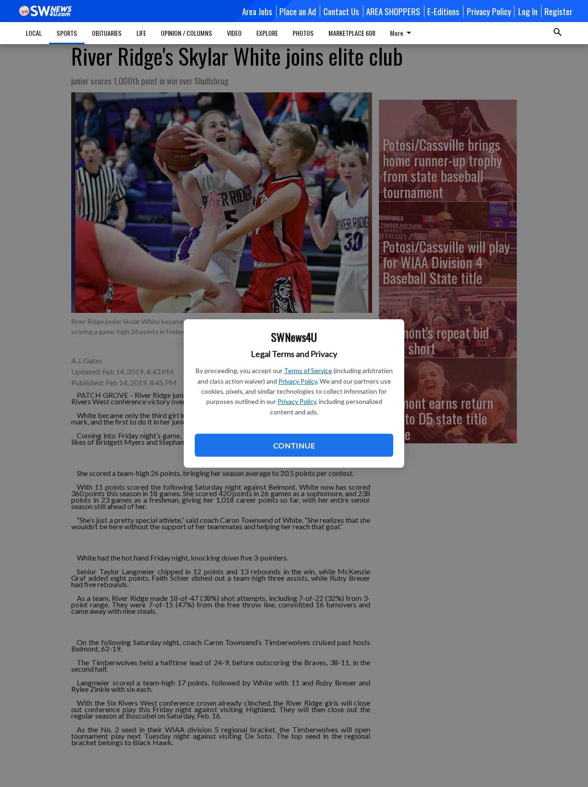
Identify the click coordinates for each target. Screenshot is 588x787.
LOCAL (34, 33)
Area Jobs (257, 11)
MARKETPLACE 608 (351, 33)
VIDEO (234, 33)
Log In (527, 11)
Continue (294, 445)
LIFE (141, 33)
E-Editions (443, 11)
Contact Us (341, 11)
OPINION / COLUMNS (186, 33)
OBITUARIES (107, 33)
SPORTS (67, 33)
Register (558, 11)
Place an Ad (297, 11)
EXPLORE (267, 33)
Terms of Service (308, 370)
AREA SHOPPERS (393, 11)
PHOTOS (303, 33)
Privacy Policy (297, 381)
